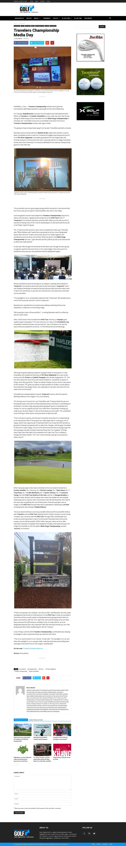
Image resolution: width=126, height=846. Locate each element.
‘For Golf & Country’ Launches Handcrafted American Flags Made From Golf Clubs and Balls (42, 759)
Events (22, 25)
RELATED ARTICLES (21, 720)
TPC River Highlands (50, 669)
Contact (42, 1)
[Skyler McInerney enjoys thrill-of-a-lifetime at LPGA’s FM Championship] (23, 730)
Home (31, 1)
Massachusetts (19, 18)
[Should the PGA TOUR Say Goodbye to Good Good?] (62, 730)
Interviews (28, 25)
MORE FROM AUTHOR (36, 720)
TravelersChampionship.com (33, 648)
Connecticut (17, 25)
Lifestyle (55, 18)
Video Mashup (88, 18)
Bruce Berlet (18, 38)
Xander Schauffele (34, 671)
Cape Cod (28, 18)
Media (33, 25)
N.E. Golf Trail (78, 18)
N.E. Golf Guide (66, 18)
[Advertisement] (78, 9)
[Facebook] (84, 833)
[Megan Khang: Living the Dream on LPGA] (62, 750)
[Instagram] (89, 833)
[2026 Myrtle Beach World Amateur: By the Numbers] (42, 730)
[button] (110, 18)
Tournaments (46, 18)
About (36, 1)
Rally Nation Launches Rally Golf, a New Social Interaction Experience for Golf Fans (22, 759)
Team (48, 1)
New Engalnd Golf (32, 669)
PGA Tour (41, 669)
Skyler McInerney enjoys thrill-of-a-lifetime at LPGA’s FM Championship (22, 739)
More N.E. (36, 18)
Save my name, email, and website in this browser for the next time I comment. (38, 808)
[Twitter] (94, 833)
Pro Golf (47, 25)
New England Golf (40, 25)
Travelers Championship (21, 671)
